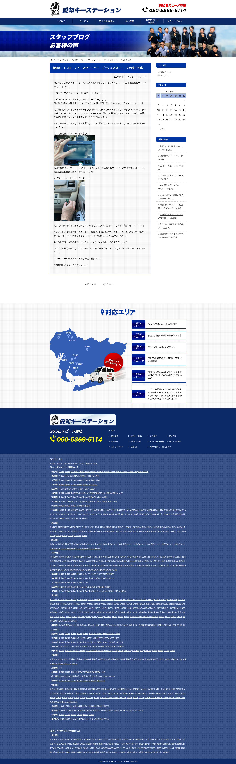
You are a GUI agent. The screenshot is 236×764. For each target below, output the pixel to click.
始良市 (63, 719)
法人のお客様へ (175, 441)
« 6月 (162, 129)
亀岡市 (73, 642)
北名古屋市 (153, 617)
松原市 (120, 651)
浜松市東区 (95, 625)
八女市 (165, 693)
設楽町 (160, 752)
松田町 (82, 570)
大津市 (73, 633)
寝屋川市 (68, 651)
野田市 (175, 510)
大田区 (172, 527)
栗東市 (105, 633)
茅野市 (111, 591)
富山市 (111, 578)
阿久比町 (159, 375)
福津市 (58, 697)
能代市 (67, 484)
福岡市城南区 (117, 689)
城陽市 (105, 642)
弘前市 (82, 476)
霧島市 (69, 719)
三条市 (99, 574)
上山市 (93, 489)
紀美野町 (101, 646)
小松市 (73, 582)
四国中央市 (100, 680)
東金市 (181, 510)
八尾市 (114, 651)
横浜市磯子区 (89, 557)
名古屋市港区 (138, 604)
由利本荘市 (93, 484)
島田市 (160, 625)
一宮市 (151, 389)
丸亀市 (82, 676)
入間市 (66, 544)
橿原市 (116, 638)
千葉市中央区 (144, 510)
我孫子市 (142, 514)
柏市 (136, 514)
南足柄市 (169, 565)
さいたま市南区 (95, 548)
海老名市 (108, 565)
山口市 (61, 672)
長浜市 (61, 633)
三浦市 (81, 565)
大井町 (76, 570)
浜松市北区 (74, 625)
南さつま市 (90, 719)
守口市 (166, 651)
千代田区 (125, 527)
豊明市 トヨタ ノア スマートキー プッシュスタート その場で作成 (98, 67)
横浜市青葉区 (77, 557)
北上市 (85, 480)
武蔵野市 (75, 531)
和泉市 (154, 651)
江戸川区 (83, 527)
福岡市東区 (54, 689)
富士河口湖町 (99, 587)
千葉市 (56, 514)
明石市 (74, 663)
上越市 (67, 574)
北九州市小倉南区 (146, 689)
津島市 (174, 395)
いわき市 (119, 493)
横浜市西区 (71, 561)
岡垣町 (154, 697)
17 (158, 114)
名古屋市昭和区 (94, 599)
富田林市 (135, 651)
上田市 (85, 591)
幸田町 (174, 324)
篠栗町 (160, 697)
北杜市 (61, 587)
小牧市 (174, 389)
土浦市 (61, 497)
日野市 (179, 531)
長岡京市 (86, 642)
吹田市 (89, 651)
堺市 (141, 651)
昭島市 (58, 535)
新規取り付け (135, 441)
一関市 (97, 480)
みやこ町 (61, 702)
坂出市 (89, 676)
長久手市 (166, 358)
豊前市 (116, 697)
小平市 (121, 531)
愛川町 (182, 565)
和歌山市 (93, 646)
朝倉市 (52, 697)
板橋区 (106, 527)
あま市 (161, 398)
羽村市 (64, 535)
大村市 (75, 706)
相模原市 (88, 565)
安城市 (158, 324)
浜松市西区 (104, 625)
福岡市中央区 (106, 689)
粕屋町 (135, 697)
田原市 (178, 335)
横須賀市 (62, 565)
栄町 (155, 514)
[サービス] (84, 21)
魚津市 (79, 578)
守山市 (79, 633)
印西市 (149, 514)
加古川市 (67, 663)
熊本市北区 (63, 710)
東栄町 (166, 752)
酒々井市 (79, 514)
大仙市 (79, 484)
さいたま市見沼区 (119, 544)
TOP (113, 431)
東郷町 (154, 361)
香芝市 (89, 638)
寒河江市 (68, 489)
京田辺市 (112, 642)
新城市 (148, 752)
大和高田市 (96, 638)
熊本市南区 (103, 710)
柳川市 (145, 693)
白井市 (131, 514)
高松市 (95, 676)
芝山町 (166, 514)
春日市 (111, 693)
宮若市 (110, 697)
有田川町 (120, 646)
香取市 (68, 518)
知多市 (165, 372)
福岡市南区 (63, 689)
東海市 (151, 372)
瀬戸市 (174, 358)
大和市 (101, 565)
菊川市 (179, 625)
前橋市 (67, 506)
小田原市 (161, 565)
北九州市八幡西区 (131, 689)
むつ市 (61, 476)
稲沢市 (126, 617)
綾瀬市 (121, 565)
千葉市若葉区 (133, 510)
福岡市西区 (96, 689)
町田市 (159, 531)
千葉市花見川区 (98, 510)
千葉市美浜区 (122, 510)
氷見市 (61, 578)
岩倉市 (163, 392)
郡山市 (98, 493)
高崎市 (61, 506)
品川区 (166, 527)
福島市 (67, 493)
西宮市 (179, 659)
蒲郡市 (158, 335)
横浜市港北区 (132, 557)
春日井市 (159, 389)
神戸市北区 (66, 659)
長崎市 (99, 706)
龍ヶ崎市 (98, 497)
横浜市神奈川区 (56, 557)
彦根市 (67, 633)
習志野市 (74, 510)
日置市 (75, 719)
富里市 (86, 514)
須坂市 (73, 591)
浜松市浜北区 (84, 625)
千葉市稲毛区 (110, 510)
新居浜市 (92, 680)
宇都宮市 (62, 501)
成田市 (160, 514)
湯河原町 (113, 570)
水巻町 (166, 697)
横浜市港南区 (121, 557)
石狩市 (67, 472)
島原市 (93, 706)
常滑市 (178, 372)
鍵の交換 (114, 436)
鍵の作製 (172, 436)
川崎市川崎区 (122, 561)
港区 (137, 527)
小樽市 (81, 472)
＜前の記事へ (91, 284)
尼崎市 (61, 663)
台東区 (70, 527)
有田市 (114, 646)
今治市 (79, 680)
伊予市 (61, 680)
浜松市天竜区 (64, 625)
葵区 (143, 625)
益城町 (123, 710)
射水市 (85, 578)
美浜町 (174, 375)
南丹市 (67, 642)
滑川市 (73, 578)
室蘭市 (125, 472)
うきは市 (103, 697)
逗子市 (75, 565)
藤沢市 (133, 565)
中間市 (76, 697)
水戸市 (67, 497)
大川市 (96, 697)
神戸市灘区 (75, 659)
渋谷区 (154, 527)
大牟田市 (104, 693)
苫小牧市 (100, 472)
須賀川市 (105, 493)
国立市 (135, 531)
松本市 (105, 591)
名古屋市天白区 (98, 608)
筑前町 (172, 697)
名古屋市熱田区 (146, 599)
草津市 (99, 633)
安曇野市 (92, 591)
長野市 (67, 591)
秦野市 (147, 565)
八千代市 (98, 514)
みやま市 (89, 697)
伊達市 (107, 472)
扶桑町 (168, 395)
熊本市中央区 (83, 710)
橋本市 (63, 646)
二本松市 (81, 493)
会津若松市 (90, 493)
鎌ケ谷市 (124, 514)
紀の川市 (79, 646)
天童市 (81, 489)
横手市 (85, 484)
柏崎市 (73, 574)
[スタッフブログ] (174, 21)
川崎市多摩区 (177, 561)
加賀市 (79, 582)
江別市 (61, 472)
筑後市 (70, 697)
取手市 (91, 497)
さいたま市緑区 (174, 544)
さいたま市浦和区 (68, 548)
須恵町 (178, 697)
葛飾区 (58, 527)
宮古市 (73, 480)
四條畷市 (81, 651)
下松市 (102, 672)
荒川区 (64, 527)
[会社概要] (129, 21)
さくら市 (77, 501)
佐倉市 (81, 510)
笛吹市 (90, 587)
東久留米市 (98, 531)
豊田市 (151, 358)
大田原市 (69, 501)
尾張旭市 (155, 392)
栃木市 (108, 501)
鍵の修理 (153, 436)
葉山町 (176, 565)
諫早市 (81, 706)
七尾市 (61, 582)
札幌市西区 (132, 472)
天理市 (82, 638)
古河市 (73, 497)
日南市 (91, 715)
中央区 (132, 527)
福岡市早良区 (85, 689)
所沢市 (72, 544)
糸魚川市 (86, 574)
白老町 (113, 472)
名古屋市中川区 (120, 599)
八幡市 (99, 642)
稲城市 (147, 531)
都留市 (108, 587)
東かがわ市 (110, 676)
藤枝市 (154, 625)
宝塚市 (173, 659)
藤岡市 (87, 506)
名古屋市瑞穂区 (146, 608)
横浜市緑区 (96, 561)
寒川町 (52, 570)
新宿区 (118, 527)
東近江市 (92, 633)
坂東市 (79, 497)
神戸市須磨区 (120, 659)
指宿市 (106, 719)
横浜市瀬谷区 (153, 557)
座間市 (115, 565)
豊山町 (154, 395)
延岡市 (61, 715)
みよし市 (166, 324)
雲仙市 (87, 706)
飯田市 (123, 591)
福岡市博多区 (74, 689)
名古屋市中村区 (86, 604)
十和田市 (89, 476)
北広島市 (74, 472)
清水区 (137, 625)
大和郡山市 (75, 638)
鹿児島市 (81, 719)
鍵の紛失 (114, 441)
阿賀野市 (110, 574)
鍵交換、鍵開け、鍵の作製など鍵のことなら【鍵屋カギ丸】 (74, 463)
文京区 (100, 527)
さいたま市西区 (161, 544)
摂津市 (160, 651)
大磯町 (58, 570)
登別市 (119, 472)
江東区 (90, 527)
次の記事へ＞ (109, 284)
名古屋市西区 (172, 599)
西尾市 (151, 335)
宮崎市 (79, 715)
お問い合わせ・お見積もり (160, 447)
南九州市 (99, 719)
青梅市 (84, 535)
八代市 (141, 710)
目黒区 (160, 527)
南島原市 (106, 706)
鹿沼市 (84, 501)
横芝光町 (178, 514)
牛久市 (85, 497)
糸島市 (125, 693)
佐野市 (90, 501)
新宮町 (54, 702)
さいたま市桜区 (82, 548)
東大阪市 (107, 651)
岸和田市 (147, 651)
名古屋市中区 (70, 599)
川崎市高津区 (154, 561)
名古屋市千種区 (60, 604)
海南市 (108, 646)
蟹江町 (174, 398)
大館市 (61, 484)
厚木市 (95, 565)
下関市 (67, 672)
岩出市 (86, 646)
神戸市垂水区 (131, 659)
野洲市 (85, 633)
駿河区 (148, 625)
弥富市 (154, 398)
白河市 (112, 493)
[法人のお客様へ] (106, 21)
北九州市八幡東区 (66, 693)
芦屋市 (54, 663)
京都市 (61, 642)
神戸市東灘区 (152, 659)
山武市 (172, 514)
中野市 (61, 591)
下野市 (114, 501)
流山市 (169, 510)
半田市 (172, 372)
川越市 (84, 544)
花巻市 (79, 480)
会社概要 (134, 447)
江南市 (148, 744)
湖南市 (111, 633)
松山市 (73, 680)
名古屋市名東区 (112, 604)
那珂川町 (122, 697)
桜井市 (104, 638)
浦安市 (105, 514)
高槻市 (75, 651)
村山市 (61, 489)
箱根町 (100, 570)
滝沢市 (61, 480)
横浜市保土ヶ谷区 (84, 561)
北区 (95, 527)
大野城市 (138, 693)
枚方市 (61, 651)
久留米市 (90, 693)
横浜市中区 (61, 561)
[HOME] (61, 21)
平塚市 (127, 565)
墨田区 (76, 527)
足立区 (52, 527)
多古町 (56, 518)
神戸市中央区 (86, 659)
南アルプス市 (82, 587)
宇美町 (141, 697)
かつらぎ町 (70, 646)
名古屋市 (53, 599)
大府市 (158, 372)
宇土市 (129, 710)
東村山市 (114, 531)
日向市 (67, 715)
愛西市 (110, 748)
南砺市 (105, 578)
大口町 (161, 395)
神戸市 (58, 659)
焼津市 (166, 625)
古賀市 (177, 693)
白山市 (85, 582)
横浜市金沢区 (110, 557)
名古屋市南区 (172, 608)
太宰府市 (152, 693)
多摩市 (153, 531)
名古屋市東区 (123, 608)
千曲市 (79, 591)
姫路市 (52, 659)
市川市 (67, 510)
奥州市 (91, 480)
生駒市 (67, 638)
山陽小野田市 (76, 672)
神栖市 (105, 497)
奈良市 (61, 638)
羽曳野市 (127, 651)
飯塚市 (97, 693)
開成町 (94, 570)
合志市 (117, 710)
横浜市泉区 (99, 557)
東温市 (67, 680)
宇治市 (93, 642)
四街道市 (88, 510)
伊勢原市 (154, 565)
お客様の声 (163, 72)
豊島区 (112, 527)
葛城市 (110, 638)
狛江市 (56, 531)
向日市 (79, 642)
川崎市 (113, 561)
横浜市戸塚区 (165, 557)
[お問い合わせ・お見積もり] (152, 21)
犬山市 (167, 389)
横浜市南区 (105, 561)
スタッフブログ (117, 447)
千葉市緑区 (155, 510)
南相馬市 (74, 493)
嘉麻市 (82, 697)
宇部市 (84, 672)
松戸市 (163, 510)
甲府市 (73, 587)
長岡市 (61, 574)
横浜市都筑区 (176, 557)
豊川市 (165, 335)
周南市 (96, 672)
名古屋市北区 (74, 608)
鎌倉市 (69, 565)
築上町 (74, 702)
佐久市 (99, 591)
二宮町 (64, 570)
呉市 (60, 668)
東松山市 (53, 544)
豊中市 (101, 651)
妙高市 (93, 574)
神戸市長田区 (109, 659)
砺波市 (99, 578)
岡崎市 (56, 612)
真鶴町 (106, 570)
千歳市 (93, 472)
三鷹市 (68, 531)
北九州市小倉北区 (161, 689)
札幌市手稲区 (143, 472)
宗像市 (131, 693)
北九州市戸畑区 (80, 693)
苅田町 (148, 697)
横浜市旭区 (67, 557)
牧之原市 (172, 625)
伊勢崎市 (80, 506)
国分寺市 (128, 531)
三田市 (161, 659)
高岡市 (67, 578)
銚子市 (85, 518)
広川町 (68, 702)
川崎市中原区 (143, 561)
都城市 (85, 715)
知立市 (151, 324)
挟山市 (78, 544)
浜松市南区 (124, 625)
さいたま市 (92, 544)
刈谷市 (151, 347)
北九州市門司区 (174, 689)
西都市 (73, 715)
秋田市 (73, 484)
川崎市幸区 (132, 561)
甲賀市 (117, 633)
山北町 (88, 570)
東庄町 (79, 518)
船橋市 (61, 510)
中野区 (148, 527)
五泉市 (79, 574)
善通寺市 (75, 676)
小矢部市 (92, 578)
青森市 (76, 476)
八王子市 (77, 535)
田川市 (64, 697)
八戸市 (96, 476)
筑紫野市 (118, 693)
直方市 (183, 693)
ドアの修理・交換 (157, 441)
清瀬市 (90, 531)
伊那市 (117, 591)
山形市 (87, 489)
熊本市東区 (93, 710)
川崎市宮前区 (165, 561)
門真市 (172, 651)
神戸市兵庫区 (97, 659)
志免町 (129, 697)
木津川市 (119, 642)
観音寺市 (62, 676)
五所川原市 (69, 476)
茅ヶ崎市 (140, 565)
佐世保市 (62, 706)
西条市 (85, 680)
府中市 (141, 531)
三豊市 (69, 676)
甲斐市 (67, 587)
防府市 (90, 672)
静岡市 (131, 625)
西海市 (69, 706)
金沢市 (67, 582)
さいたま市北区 (133, 544)
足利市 (102, 501)
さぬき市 (101, 676)
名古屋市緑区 (62, 608)
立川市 (173, 531)
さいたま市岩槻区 (104, 544)
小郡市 (171, 693)
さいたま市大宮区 (147, 544)
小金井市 (106, 531)
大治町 (168, 398)
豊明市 (158, 347)
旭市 (74, 518)
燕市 (104, 574)
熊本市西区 (72, 710)
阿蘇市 (110, 710)
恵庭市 (87, 472)
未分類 (143, 76)
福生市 (70, 535)
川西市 (167, 659)
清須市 (170, 392)
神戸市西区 (142, 659)
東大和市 (166, 531)
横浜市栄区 (143, 557)
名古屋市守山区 (161, 604)
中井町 (70, 570)
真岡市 (96, 501)
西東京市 (83, 531)
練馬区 (142, 527)
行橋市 (159, 693)
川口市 (60, 544)
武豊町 (167, 375)
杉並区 (178, 527)
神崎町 (62, 518)
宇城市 (135, 710)
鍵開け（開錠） (136, 436)
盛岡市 (67, 480)
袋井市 (56, 629)
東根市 (75, 489)
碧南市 (172, 347)
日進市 (158, 358)
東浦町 (151, 375)
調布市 (62, 531)
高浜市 (165, 347)
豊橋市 (172, 335)
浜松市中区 (114, 625)
